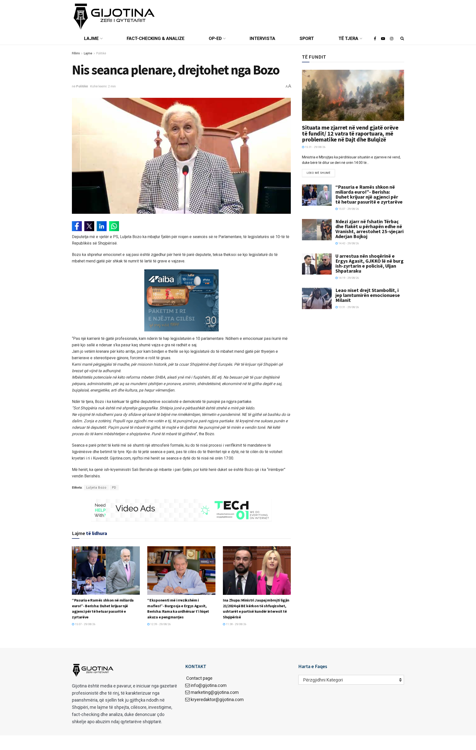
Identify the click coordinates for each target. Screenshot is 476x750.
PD (114, 487)
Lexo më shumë (318, 173)
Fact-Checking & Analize (155, 38)
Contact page (198, 678)
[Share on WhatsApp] (114, 226)
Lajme (91, 38)
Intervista (262, 38)
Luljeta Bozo (96, 487)
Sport (306, 38)
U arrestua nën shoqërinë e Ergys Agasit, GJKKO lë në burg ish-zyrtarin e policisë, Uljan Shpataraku (369, 263)
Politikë (101, 53)
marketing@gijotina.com (215, 692)
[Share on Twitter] (89, 226)
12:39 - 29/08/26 (160, 624)
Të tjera (348, 38)
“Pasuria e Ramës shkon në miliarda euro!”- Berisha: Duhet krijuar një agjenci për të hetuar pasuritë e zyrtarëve (369, 194)
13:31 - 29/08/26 (348, 307)
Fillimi (76, 53)
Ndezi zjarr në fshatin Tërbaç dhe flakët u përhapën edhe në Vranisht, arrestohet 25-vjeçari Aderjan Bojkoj (369, 228)
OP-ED (215, 38)
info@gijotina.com (209, 685)
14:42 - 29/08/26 (348, 243)
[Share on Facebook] (77, 226)
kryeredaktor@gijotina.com (217, 699)
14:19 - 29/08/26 (348, 278)
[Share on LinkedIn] (102, 226)
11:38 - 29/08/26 (235, 624)
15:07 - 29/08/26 (84, 624)
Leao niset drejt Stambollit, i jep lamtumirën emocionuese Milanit (367, 295)
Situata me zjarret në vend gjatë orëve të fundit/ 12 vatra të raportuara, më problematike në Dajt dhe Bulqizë (350, 133)
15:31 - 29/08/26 (314, 147)
